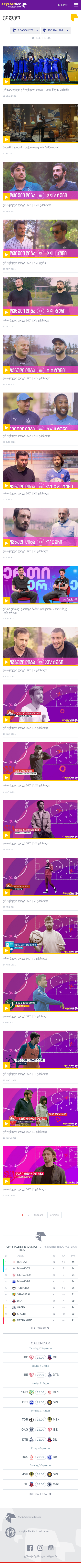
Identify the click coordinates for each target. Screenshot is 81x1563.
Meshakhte (24, 1320)
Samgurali (24, 1294)
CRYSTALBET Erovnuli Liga (21, 1248)
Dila (19, 1301)
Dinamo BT (23, 1281)
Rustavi (22, 1262)
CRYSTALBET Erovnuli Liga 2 (58, 1248)
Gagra (21, 1307)
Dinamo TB (23, 1268)
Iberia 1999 (24, 1275)
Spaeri (21, 1314)
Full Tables (39, 1328)
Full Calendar (39, 1494)
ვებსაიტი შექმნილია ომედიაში (40, 1556)
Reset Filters (42, 38)
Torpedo (23, 1288)
